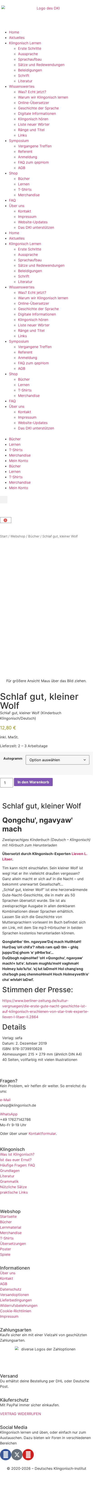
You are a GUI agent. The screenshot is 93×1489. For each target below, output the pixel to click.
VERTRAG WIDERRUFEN (20, 1413)
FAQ (12, 200)
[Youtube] (28, 1454)
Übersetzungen (13, 1243)
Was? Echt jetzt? (32, 92)
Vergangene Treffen (35, 146)
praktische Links (14, 1192)
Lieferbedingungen (16, 1300)
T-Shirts (25, 189)
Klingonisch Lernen (25, 43)
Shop (13, 173)
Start (3, 536)
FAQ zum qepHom (33, 162)
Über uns (16, 205)
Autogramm (12, 758)
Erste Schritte (29, 48)
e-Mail (5, 1100)
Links (22, 135)
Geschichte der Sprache (38, 108)
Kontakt (24, 211)
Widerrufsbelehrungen (18, 1305)
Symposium (19, 140)
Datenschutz (10, 1289)
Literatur (25, 81)
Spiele (5, 1254)
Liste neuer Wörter (34, 124)
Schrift (23, 75)
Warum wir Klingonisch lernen (43, 97)
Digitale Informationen (37, 113)
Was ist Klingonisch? (17, 1154)
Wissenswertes (21, 86)
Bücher (24, 178)
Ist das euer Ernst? (16, 1159)
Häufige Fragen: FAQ (17, 1165)
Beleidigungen (30, 70)
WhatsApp (9, 1114)
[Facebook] (5, 1454)
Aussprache (28, 54)
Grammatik (9, 1181)
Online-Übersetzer (33, 102)
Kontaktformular (42, 1133)
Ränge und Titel (31, 129)
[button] (3, 499)
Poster (5, 1249)
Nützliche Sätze (13, 1187)
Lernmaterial (10, 1227)
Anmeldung (27, 157)
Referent (25, 151)
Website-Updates (33, 222)
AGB (21, 167)
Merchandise (29, 195)
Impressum (27, 216)
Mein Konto (18, 460)
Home (14, 32)
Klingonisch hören (33, 119)
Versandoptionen (14, 1294)
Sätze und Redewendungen (41, 64)
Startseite (8, 1216)
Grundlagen (10, 1170)
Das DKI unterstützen (36, 227)
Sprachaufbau (30, 59)
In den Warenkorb (33, 782)
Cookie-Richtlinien (15, 1311)
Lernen (23, 184)
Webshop (17, 536)
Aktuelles (17, 37)
